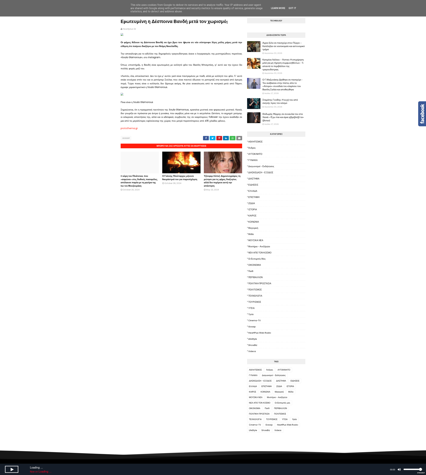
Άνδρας (252, 147)
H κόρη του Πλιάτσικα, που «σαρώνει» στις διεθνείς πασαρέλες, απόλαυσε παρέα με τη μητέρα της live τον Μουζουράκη (139, 180)
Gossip (126, 138)
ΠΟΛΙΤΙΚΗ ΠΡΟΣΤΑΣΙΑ (259, 283)
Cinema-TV (254, 320)
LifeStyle (252, 339)
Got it (292, 8)
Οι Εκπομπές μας (257, 258)
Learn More (278, 8)
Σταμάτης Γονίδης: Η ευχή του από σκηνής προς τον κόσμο (280, 101)
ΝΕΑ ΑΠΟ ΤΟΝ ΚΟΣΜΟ (259, 252)
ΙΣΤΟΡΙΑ (252, 209)
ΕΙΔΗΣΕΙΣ (253, 184)
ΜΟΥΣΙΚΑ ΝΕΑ (255, 240)
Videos (252, 351)
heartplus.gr (129, 28)
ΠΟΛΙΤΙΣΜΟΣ (255, 289)
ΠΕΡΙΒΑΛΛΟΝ (255, 277)
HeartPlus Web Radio (259, 332)
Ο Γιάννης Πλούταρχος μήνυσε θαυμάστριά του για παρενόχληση (179, 177)
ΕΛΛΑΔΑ (252, 191)
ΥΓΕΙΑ (251, 308)
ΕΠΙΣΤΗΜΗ (253, 197)
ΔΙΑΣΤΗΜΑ (253, 178)
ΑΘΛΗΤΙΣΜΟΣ (255, 141)
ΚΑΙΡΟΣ (252, 215)
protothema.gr (129, 128)
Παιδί (250, 271)
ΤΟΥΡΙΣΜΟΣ (254, 302)
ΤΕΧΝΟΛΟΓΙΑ (255, 295)
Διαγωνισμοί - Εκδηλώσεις (261, 166)
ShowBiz (252, 345)
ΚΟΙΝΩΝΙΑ (253, 221)
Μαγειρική (253, 228)
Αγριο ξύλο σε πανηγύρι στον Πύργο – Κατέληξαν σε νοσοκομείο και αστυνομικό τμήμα (283, 46)
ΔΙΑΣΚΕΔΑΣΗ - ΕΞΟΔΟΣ (260, 172)
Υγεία (251, 314)
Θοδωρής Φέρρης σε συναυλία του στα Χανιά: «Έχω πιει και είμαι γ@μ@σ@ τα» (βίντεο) (283, 117)
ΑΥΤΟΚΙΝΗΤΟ (255, 154)
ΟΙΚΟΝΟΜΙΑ (254, 265)
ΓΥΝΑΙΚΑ (253, 160)
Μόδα (251, 234)
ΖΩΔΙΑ (251, 203)
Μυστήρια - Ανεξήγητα (259, 246)
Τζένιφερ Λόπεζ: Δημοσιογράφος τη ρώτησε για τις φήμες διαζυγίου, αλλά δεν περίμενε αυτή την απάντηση (222, 180)
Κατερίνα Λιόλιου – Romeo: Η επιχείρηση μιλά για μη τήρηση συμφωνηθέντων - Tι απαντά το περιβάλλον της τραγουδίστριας (283, 64)
